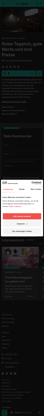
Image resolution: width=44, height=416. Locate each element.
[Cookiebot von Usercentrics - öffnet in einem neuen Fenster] (31, 182)
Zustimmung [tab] (8, 189)
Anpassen (21, 224)
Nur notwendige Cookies (22, 231)
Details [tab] (22, 189)
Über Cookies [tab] (36, 189)
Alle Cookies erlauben (22, 216)
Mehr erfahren (15, 206)
